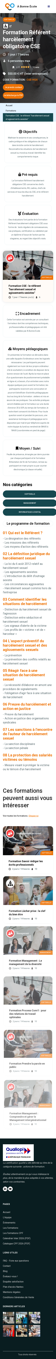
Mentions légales (11, 1292)
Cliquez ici (33, 816)
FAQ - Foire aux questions (16, 1260)
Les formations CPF (13, 1233)
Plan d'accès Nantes (13, 1286)
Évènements (9, 1222)
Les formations (10, 1228)
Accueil (9, 105)
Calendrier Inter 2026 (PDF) (16, 1238)
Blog (5, 1271)
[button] (49, 6)
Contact (6, 1266)
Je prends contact (13, 87)
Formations (11, 111)
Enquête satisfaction (13, 1281)
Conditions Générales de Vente (18, 1297)
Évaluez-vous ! (10, 1276)
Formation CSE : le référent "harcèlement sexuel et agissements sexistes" (27, 117)
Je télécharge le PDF (13, 95)
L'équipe (7, 1217)
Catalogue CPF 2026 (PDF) (16, 1243)
